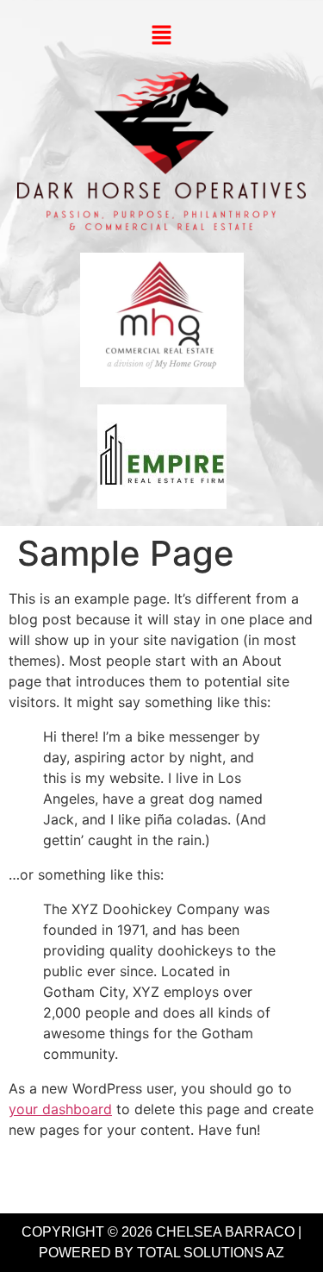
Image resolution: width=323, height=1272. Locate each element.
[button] (161, 35)
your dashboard (60, 1109)
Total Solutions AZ (210, 1252)
